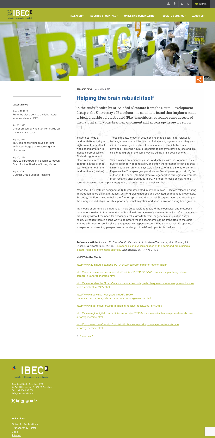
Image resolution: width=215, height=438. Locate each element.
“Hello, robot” (86, 336)
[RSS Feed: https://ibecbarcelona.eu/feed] (36, 401)
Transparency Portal (24, 427)
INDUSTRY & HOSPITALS (103, 16)
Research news (84, 89)
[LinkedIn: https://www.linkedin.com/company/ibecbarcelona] (22, 401)
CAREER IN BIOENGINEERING (139, 16)
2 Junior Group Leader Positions (31, 174)
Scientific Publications (25, 424)
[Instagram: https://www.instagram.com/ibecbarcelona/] (27, 401)
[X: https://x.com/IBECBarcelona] (13, 401)
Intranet (16, 435)
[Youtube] (31, 401)
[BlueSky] (17, 401)
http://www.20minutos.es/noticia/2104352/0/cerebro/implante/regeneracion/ (121, 264)
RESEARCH (76, 16)
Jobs (15, 431)
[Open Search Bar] (188, 3)
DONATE (203, 4)
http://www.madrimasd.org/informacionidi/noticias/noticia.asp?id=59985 (119, 305)
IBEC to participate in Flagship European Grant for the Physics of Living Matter (36, 162)
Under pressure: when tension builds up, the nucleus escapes (37, 130)
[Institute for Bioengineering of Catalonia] (19, 14)
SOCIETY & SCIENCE (173, 16)
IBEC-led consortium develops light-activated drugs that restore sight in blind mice (34, 146)
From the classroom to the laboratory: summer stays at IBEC (35, 116)
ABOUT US (198, 16)
